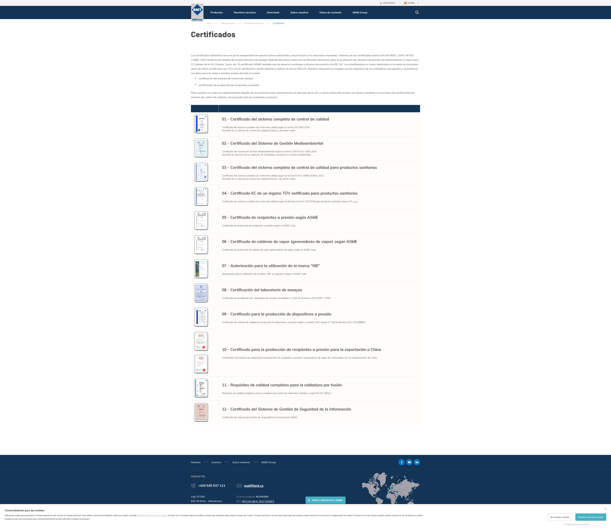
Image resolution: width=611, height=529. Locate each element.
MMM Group (360, 12)
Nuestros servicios (245, 12)
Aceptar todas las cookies (591, 517)
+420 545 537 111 (211, 486)
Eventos (216, 462)
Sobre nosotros (299, 12)
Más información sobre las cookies (152, 515)
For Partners (389, 3)
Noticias (196, 462)
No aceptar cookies (560, 517)
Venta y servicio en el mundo (327, 500)
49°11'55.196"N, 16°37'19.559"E (258, 501)
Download (273, 12)
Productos (217, 12)
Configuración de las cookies (577, 524)
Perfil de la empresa (254, 23)
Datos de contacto (330, 12)
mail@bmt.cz (253, 486)
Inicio (209, 23)
